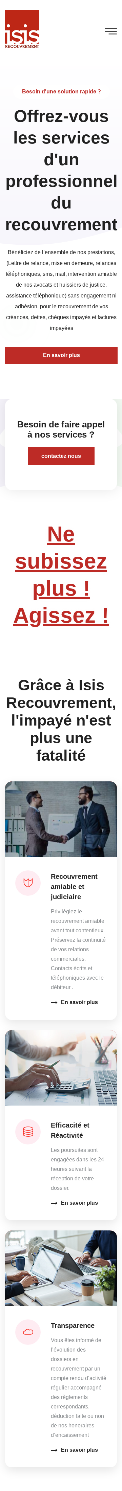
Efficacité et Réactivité (70, 1130)
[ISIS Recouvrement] (22, 29)
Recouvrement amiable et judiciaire (74, 886)
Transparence (73, 1325)
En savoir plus (79, 1002)
